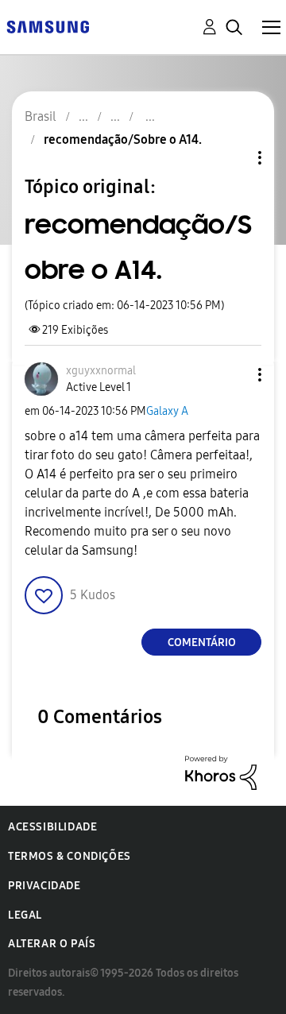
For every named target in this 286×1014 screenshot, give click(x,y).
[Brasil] (47, 25)
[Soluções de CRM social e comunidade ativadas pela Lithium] (221, 772)
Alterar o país (51, 943)
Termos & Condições (69, 856)
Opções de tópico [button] (232, 157)
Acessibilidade (52, 827)
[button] (233, 374)
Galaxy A (167, 411)
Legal (25, 915)
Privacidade (44, 885)
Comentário (202, 642)
